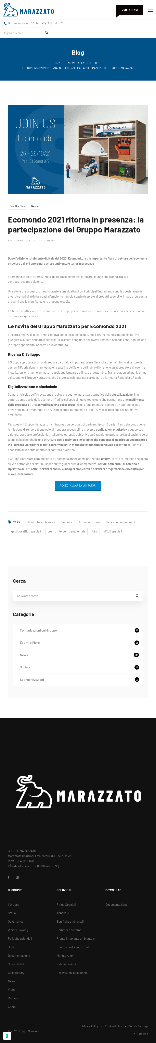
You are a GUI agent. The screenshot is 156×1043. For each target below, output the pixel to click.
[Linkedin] (17, 877)
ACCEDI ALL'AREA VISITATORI (78, 485)
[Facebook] (8, 877)
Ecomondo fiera (89, 522)
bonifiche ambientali (41, 522)
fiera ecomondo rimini (120, 522)
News (72, 62)
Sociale (79, 667)
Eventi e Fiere (91, 62)
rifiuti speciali (113, 531)
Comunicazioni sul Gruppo (79, 630)
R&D (95, 531)
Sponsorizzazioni (79, 679)
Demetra (104, 458)
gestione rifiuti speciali (26, 531)
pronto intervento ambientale (66, 531)
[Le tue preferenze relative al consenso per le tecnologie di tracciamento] (7, 1036)
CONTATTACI (130, 9)
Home (58, 62)
